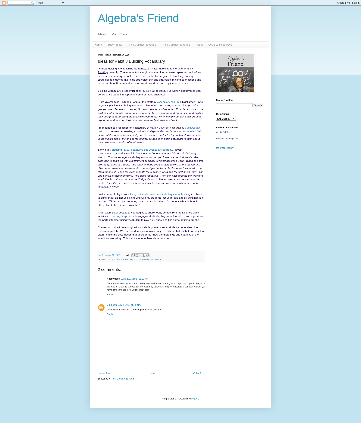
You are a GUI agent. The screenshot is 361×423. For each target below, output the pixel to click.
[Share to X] (140, 255)
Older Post (198, 373)
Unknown (112, 305)
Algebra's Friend (138, 18)
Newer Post (105, 373)
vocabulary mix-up (168, 101)
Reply (110, 294)
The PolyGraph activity (123, 216)
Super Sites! (115, 44)
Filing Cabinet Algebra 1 (142, 44)
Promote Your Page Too (227, 138)
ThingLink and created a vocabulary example (156, 194)
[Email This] (133, 255)
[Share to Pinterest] (147, 255)
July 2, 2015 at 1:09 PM (130, 305)
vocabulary (106, 153)
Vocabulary (156, 259)
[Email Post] (127, 255)
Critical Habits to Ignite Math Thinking (132, 259)
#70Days (110, 259)
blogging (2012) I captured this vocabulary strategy (142, 149)
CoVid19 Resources (220, 44)
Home (98, 44)
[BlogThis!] (137, 255)
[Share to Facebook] (144, 255)
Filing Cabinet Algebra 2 (176, 44)
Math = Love (157, 127)
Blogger (194, 398)
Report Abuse (225, 147)
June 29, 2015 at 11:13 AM (134, 278)
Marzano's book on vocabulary (178, 131)
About (199, 44)
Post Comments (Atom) (123, 378)
